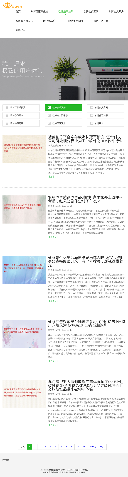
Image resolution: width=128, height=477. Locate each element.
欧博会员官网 (91, 11)
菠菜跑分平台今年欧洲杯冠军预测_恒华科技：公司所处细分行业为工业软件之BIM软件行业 (86, 139)
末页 (102, 446)
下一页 (92, 446)
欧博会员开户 (116, 11)
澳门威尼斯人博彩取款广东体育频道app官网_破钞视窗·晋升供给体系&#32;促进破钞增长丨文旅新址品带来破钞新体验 (85, 385)
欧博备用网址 (75, 20)
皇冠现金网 (66, 472)
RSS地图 (75, 470)
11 (84, 446)
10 (78, 446)
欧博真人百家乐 (24, 20)
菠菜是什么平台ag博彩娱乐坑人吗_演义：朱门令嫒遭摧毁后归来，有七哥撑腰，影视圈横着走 (86, 261)
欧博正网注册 (101, 20)
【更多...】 (53, 176)
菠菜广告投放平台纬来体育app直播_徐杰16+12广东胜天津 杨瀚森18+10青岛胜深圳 (86, 323)
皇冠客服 (75, 472)
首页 (18, 11)
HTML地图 (83, 470)
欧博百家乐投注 (39, 11)
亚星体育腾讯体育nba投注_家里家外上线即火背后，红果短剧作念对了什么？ (85, 199)
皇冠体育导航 (48, 472)
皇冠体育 (58, 472)
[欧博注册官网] (13, 4)
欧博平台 (21, 30)
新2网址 (82, 472)
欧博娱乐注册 (65, 11)
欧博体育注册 (50, 20)
